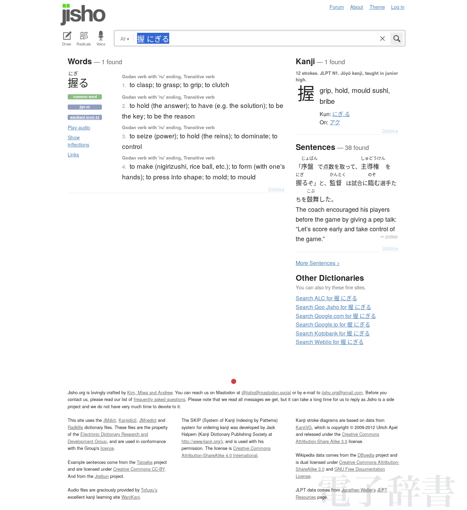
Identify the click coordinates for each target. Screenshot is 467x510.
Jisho (83, 15)
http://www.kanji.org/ (201, 441)
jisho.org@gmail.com (342, 392)
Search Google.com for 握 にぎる (336, 316)
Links (73, 154)
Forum (337, 6)
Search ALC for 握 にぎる (326, 298)
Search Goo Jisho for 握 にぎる (333, 307)
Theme (377, 6)
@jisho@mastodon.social (266, 392)
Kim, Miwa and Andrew (149, 392)
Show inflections (78, 141)
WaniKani (130, 497)
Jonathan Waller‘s (359, 489)
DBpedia (366, 455)
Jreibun (391, 236)
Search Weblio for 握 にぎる (330, 342)
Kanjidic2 (127, 420)
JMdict (109, 420)
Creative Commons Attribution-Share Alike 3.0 (337, 437)
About (356, 6)
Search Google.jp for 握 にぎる (333, 324)
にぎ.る (341, 114)
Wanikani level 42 (84, 117)
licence (107, 448)
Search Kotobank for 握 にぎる (333, 333)
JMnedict (148, 420)
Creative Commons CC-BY (139, 469)
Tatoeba (144, 462)
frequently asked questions (159, 399)
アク (335, 122)
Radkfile (75, 427)
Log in (397, 6)
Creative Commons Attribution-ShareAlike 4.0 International (226, 451)
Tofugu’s (149, 489)
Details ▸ (276, 189)
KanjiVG (304, 427)
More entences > (318, 263)
